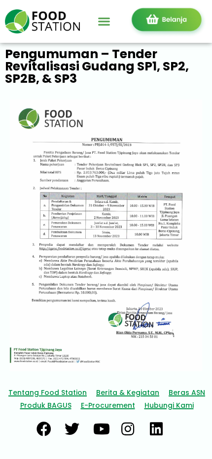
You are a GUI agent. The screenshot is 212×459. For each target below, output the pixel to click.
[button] (103, 21)
